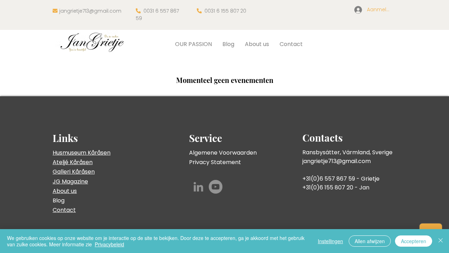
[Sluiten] (440, 241)
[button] (193, 44)
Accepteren (413, 241)
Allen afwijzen (370, 241)
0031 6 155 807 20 (225, 10)
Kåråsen (81, 162)
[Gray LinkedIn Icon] (198, 187)
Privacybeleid (109, 244)
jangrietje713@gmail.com (90, 10)
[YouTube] (215, 187)
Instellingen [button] (330, 241)
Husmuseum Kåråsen (81, 153)
